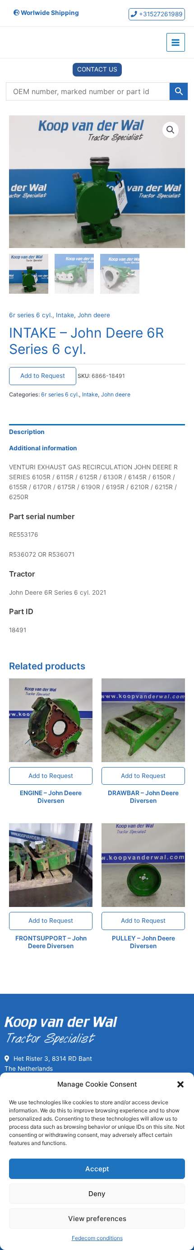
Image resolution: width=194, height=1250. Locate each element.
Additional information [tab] (43, 448)
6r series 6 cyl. (30, 315)
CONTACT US (97, 69)
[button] (180, 1084)
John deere (94, 315)
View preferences (97, 1218)
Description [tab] (27, 431)
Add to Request (42, 375)
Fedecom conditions (97, 1238)
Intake (65, 315)
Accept (97, 1168)
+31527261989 (160, 14)
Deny (97, 1193)
